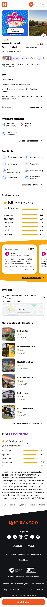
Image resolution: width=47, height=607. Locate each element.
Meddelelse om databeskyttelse (16, 584)
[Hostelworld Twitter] (15, 537)
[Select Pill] (31, 4)
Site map (14, 595)
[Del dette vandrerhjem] (43, 35)
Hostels (14, 554)
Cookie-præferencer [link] (28, 595)
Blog (7, 554)
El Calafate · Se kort (14, 51)
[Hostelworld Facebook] (9, 537)
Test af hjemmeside (35, 589)
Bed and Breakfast (34, 554)
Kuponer (7, 589)
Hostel (5, 40)
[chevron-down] (27, 443)
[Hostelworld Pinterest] (32, 537)
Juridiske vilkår (37, 584)
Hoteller (21, 554)
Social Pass (23, 560)
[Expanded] (5, 505)
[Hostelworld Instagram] (21, 537)
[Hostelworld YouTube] (26, 537)
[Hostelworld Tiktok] (38, 537)
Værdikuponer (19, 589)
